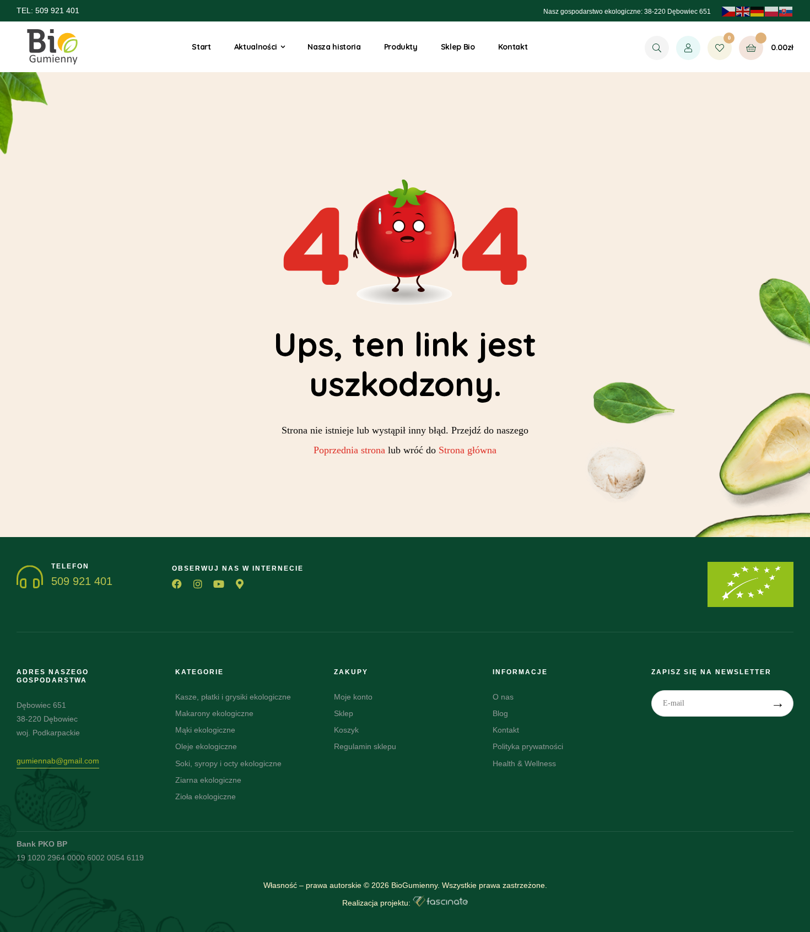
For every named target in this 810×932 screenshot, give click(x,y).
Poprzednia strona (349, 450)
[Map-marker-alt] (240, 584)
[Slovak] (786, 11)
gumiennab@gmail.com (58, 760)
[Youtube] (219, 584)
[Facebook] (177, 584)
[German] (757, 11)
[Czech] (729, 11)
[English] (743, 11)
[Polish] (772, 11)
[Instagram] (198, 584)
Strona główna (467, 450)
